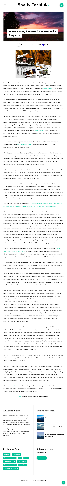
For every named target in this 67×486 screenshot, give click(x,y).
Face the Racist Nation (24, 144)
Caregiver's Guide (9, 461)
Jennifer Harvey (16, 386)
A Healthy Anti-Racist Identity (54, 426)
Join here (42, 458)
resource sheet (40, 130)
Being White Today (9, 458)
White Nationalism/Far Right (29, 396)
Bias (20, 458)
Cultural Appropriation (11, 468)
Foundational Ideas (51, 418)
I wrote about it (47, 88)
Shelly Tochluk (32, 5)
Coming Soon (22, 461)
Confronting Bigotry (10, 465)
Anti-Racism (16, 454)
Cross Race (22, 465)
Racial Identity (43, 396)
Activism (6, 454)
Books (26, 458)
